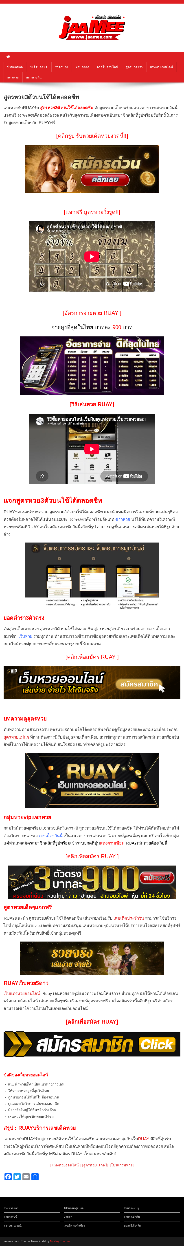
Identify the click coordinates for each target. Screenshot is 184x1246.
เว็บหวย (25, 636)
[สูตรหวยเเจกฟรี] (95, 1165)
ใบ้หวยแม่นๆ (131, 1208)
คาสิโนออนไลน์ (107, 67)
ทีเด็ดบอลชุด (39, 67)
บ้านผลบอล (15, 67)
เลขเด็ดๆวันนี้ (51, 835)
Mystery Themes (60, 1241)
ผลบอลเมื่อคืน (132, 1217)
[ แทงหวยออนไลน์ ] (65, 1165)
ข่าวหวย (122, 519)
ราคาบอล (61, 67)
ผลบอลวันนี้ (10, 1217)
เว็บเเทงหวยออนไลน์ (22, 993)
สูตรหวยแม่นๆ (16, 737)
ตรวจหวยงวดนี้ (13, 1225)
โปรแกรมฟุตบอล (73, 1208)
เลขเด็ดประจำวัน (129, 918)
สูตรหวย (13, 77)
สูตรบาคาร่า (134, 67)
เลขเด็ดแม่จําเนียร (74, 1225)
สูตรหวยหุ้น (34, 77)
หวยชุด (68, 1217)
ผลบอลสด (82, 67)
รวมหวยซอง (11, 1208)
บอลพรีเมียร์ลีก (132, 1225)
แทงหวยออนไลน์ (161, 67)
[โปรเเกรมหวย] (122, 1165)
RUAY (143, 1138)
